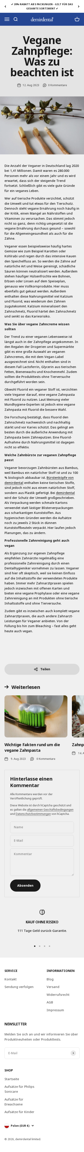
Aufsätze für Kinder (19, 1112)
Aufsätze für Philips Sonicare (19, 1089)
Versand (53, 987)
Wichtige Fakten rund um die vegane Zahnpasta (32, 747)
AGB (50, 1002)
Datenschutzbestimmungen (33, 814)
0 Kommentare (57, 85)
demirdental (65, 493)
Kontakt (10, 979)
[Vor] (79, 6)
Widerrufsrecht (58, 994)
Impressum (55, 1010)
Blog (50, 979)
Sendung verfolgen (19, 987)
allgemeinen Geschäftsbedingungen (50, 809)
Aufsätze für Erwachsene (13, 1101)
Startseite (11, 1079)
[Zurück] (5, 6)
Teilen (45, 669)
